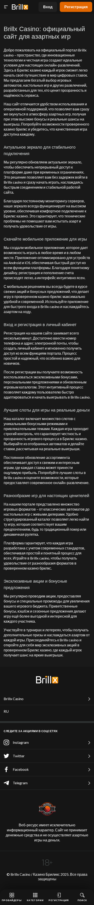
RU (6, 711)
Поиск (82, 900)
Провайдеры (12, 900)
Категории (35, 900)
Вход (47, 7)
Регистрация (76, 7)
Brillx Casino (14, 698)
